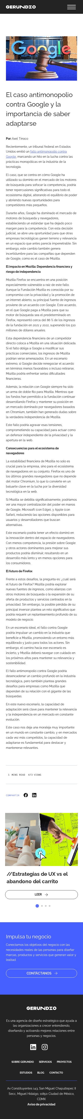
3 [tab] (46, 906)
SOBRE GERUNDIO (22, 1061)
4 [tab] (49, 906)
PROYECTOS (64, 1061)
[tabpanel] (41, 856)
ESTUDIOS (26, 1072)
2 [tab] (42, 906)
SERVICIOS (45, 1061)
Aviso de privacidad (41, 1104)
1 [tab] (37, 906)
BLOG (40, 1072)
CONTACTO (56, 1072)
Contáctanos (39, 973)
